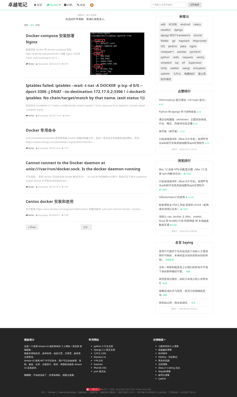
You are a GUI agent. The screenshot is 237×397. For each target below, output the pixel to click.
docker (31, 64)
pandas (181, 51)
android (185, 24)
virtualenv (199, 68)
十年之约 (98, 360)
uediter (174, 68)
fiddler (165, 41)
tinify (164, 68)
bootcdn (98, 364)
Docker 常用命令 (41, 130)
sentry (200, 57)
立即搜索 (194, 4)
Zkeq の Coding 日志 (169, 367)
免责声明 (93, 392)
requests (187, 57)
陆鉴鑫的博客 (165, 349)
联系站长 (174, 392)
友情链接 (158, 339)
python (165, 57)
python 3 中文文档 (103, 346)
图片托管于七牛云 (126, 392)
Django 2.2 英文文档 (104, 349)
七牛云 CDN (100, 353)
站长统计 (163, 392)
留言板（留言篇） (172, 131)
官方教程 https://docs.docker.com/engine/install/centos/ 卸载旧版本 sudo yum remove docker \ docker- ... (84, 209)
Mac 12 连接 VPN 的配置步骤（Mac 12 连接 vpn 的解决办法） (183, 171)
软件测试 (166, 79)
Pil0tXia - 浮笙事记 (167, 356)
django (178, 30)
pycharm (195, 51)
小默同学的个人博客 (168, 346)
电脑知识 (189, 73)
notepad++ (167, 51)
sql (176, 62)
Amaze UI (43, 346)
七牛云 (177, 73)
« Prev (32, 227)
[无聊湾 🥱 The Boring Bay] (93, 389)
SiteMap (51, 392)
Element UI (100, 356)
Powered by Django (67, 392)
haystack (184, 41)
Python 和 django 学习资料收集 (180, 111)
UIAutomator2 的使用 (176, 197)
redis (176, 57)
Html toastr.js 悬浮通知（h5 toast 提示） (183, 102)
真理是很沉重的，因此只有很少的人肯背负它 (183, 281)
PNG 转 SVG (100, 367)
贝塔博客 (162, 364)
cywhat (162, 378)
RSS (43, 392)
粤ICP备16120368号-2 (147, 392)
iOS (163, 46)
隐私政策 (83, 392)
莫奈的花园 (164, 360)
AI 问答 (173, 24)
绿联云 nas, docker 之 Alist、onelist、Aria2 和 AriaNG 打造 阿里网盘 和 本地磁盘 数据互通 (184, 221)
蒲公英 (202, 73)
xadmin (165, 73)
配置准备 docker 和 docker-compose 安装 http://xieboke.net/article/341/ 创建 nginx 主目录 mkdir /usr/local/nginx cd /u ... (53, 53)
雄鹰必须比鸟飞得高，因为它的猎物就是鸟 (182, 293)
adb (163, 24)
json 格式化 (100, 371)
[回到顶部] (232, 392)
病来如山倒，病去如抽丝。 (177, 302)
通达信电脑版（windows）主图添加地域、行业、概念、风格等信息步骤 (184, 121)
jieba (183, 46)
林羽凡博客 (164, 375)
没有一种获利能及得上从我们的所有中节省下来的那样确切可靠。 (183, 269)
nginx (193, 46)
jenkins (172, 46)
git (173, 41)
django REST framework (175, 35)
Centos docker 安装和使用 (50, 201)
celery (197, 24)
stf (183, 62)
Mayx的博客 (164, 371)
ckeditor (166, 30)
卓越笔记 (17, 4)
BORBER (162, 353)
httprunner (200, 41)
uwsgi (186, 68)
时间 (38, 25)
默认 (32, 25)
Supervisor (195, 62)
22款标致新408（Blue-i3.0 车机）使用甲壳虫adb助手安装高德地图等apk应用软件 (184, 141)
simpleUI (166, 62)
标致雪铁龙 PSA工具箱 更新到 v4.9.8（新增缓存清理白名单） (184, 207)
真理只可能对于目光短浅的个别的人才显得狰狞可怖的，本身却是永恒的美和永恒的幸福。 (183, 255)
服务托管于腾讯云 (108, 392)
